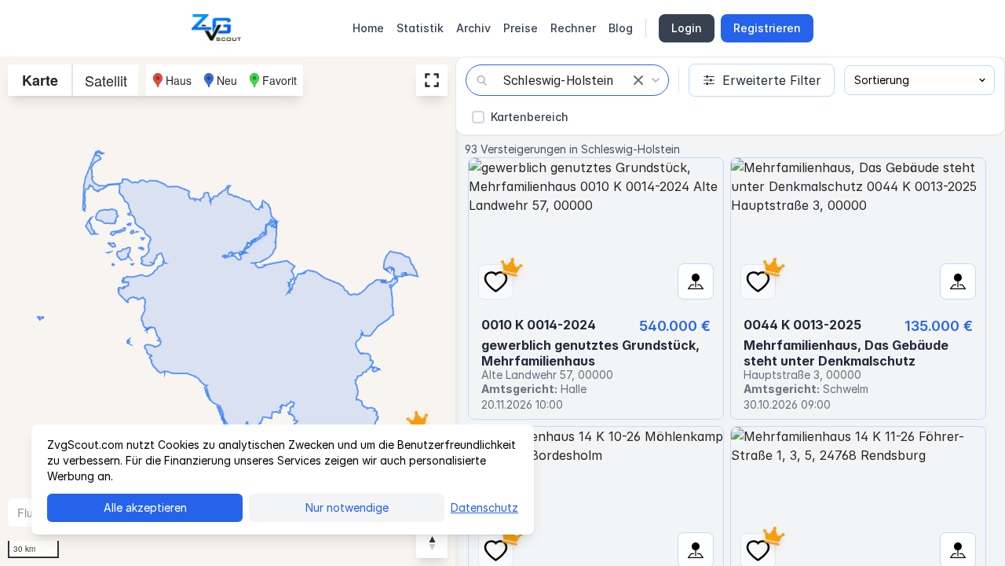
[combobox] (567, 80)
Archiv (473, 28)
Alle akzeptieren (145, 507)
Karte (40, 80)
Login (686, 28)
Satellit (106, 80)
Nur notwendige (347, 507)
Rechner (573, 28)
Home (368, 28)
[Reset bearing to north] (432, 542)
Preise (520, 28)
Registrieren (767, 28)
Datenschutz (484, 507)
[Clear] (638, 80)
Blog (620, 28)
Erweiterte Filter (771, 80)
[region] (227, 311)
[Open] (655, 80)
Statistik (420, 28)
